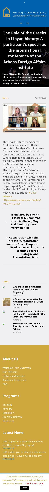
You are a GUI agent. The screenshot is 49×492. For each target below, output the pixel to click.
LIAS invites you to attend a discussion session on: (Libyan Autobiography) (28, 302)
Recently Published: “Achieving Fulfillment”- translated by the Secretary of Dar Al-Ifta (29, 314)
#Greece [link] (7, 196)
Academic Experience (14, 380)
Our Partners (10, 371)
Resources (8, 420)
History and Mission (14, 376)
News (13, 74)
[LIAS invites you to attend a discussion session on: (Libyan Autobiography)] (6, 302)
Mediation (8, 412)
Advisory (7, 408)
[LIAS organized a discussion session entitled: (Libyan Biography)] (6, 289)
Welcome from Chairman (17, 367)
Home (5, 74)
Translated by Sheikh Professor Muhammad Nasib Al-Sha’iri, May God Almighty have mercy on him (25, 221)
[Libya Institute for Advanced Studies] (24, 12)
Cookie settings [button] (34, 483)
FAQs (5, 384)
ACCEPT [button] (24, 488)
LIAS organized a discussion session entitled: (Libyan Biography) (27, 289)
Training (7, 404)
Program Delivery (12, 416)
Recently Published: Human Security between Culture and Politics (28, 326)
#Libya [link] (32, 192)
